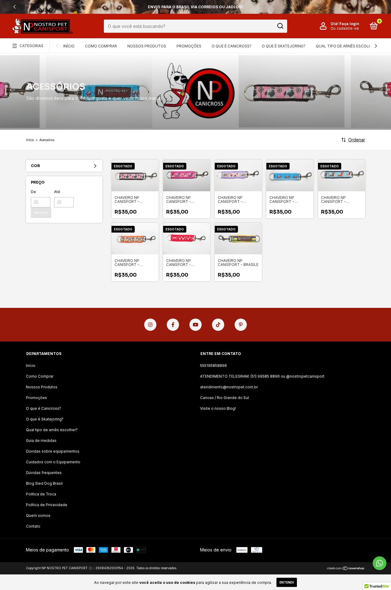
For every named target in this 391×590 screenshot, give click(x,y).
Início (69, 46)
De (33, 191)
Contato (33, 526)
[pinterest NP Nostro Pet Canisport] (241, 325)
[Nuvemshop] (346, 568)
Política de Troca (41, 494)
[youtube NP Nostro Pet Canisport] (195, 325)
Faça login (349, 23)
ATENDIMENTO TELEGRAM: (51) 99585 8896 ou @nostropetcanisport (262, 376)
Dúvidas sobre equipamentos (52, 451)
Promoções (189, 46)
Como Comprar (101, 46)
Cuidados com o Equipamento (53, 462)
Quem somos (38, 515)
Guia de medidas (41, 440)
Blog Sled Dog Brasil (44, 483)
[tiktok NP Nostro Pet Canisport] (218, 325)
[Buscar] (280, 26)
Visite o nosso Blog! (218, 408)
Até (57, 191)
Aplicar (41, 213)
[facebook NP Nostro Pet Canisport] (173, 325)
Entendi (287, 582)
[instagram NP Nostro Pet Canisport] (150, 325)
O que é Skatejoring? (283, 46)
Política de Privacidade (46, 504)
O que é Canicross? (231, 46)
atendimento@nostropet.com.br (229, 387)
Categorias (31, 45)
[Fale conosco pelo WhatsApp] (379, 563)
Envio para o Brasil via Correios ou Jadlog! (195, 7)
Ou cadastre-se (345, 28)
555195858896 (213, 365)
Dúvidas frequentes (44, 472)
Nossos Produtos (146, 46)
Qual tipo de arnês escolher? (347, 46)
